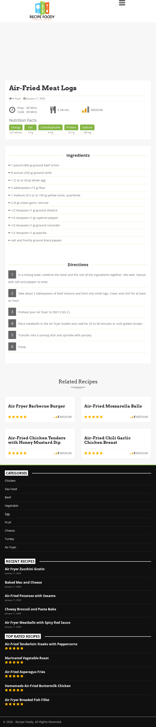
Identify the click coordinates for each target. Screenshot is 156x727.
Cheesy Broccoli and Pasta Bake (30, 609)
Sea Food (11, 489)
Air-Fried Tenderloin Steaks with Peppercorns (41, 644)
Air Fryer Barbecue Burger (36, 406)
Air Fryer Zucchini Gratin (25, 569)
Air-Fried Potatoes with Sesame (30, 596)
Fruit (8, 522)
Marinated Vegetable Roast (27, 658)
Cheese (10, 530)
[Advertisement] (78, 50)
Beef (8, 497)
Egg (7, 514)
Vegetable (11, 506)
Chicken (10, 481)
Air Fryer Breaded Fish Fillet (27, 700)
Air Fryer (10, 547)
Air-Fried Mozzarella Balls (113, 406)
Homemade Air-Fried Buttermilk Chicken (38, 686)
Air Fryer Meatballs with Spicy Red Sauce (37, 622)
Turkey (9, 539)
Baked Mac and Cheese (23, 582)
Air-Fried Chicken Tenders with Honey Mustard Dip (37, 440)
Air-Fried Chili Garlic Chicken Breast (107, 440)
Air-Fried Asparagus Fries (25, 672)
